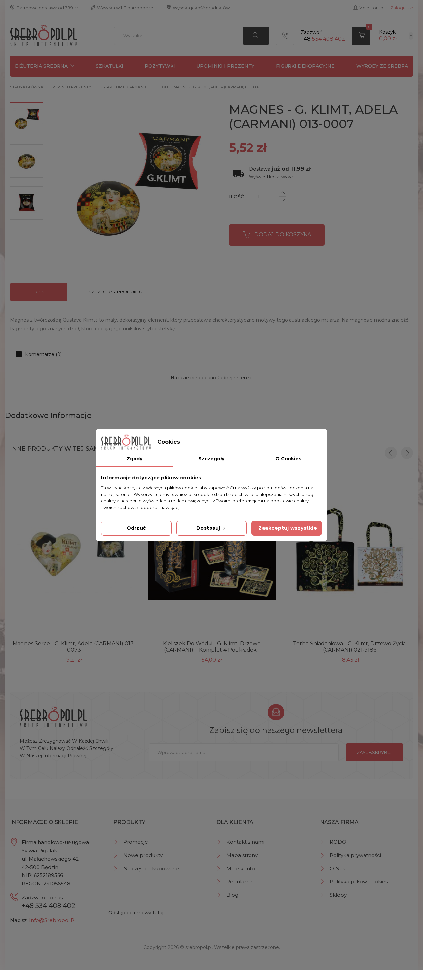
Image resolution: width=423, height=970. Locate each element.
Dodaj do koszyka (282, 234)
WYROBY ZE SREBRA (382, 66)
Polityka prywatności (355, 855)
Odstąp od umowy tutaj (135, 913)
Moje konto (240, 868)
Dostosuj (209, 528)
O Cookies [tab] (288, 459)
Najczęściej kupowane (151, 868)
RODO (338, 842)
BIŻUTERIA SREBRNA (41, 66)
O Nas (337, 868)
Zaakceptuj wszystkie (287, 528)
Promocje (135, 842)
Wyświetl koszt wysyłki (272, 177)
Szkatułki (109, 66)
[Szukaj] (256, 36)
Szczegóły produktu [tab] (115, 291)
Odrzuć (136, 528)
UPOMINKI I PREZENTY (225, 66)
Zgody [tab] (134, 459)
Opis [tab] (38, 291)
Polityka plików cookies (359, 881)
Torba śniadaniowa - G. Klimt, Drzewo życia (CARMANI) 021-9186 (349, 646)
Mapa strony (242, 855)
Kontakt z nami (245, 842)
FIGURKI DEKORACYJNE (305, 66)
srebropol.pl (198, 947)
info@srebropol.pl (52, 920)
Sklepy (338, 895)
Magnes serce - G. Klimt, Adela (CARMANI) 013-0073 (74, 646)
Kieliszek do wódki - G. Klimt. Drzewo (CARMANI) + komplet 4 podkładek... (212, 646)
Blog (232, 895)
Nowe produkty (143, 855)
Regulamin (240, 881)
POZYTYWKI (160, 66)
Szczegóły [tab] (211, 459)
